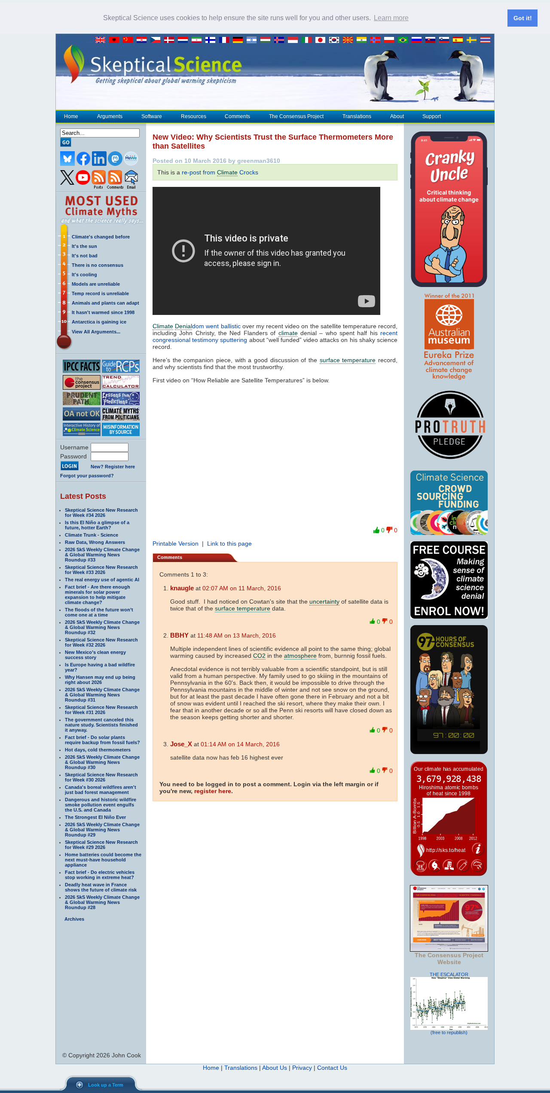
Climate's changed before (101, 236)
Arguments (109, 116)
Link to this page (229, 543)
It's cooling (84, 274)
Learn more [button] (391, 17)
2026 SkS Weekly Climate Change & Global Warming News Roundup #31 (102, 694)
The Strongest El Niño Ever (95, 817)
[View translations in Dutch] (185, 40)
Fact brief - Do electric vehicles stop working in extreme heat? (99, 875)
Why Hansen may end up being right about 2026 (100, 680)
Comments (237, 116)
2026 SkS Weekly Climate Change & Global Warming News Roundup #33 (102, 554)
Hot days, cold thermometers (98, 749)
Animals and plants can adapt (105, 302)
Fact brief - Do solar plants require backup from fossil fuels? (102, 740)
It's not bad (85, 255)
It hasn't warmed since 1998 (103, 312)
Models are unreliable (96, 284)
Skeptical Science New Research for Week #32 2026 (101, 642)
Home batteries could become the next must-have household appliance (103, 859)
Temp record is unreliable (100, 293)
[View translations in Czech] (157, 40)
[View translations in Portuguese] (405, 40)
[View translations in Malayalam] (363, 40)
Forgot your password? (87, 475)
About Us (274, 1067)
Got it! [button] (522, 18)
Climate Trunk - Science (91, 534)
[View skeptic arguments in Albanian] (116, 40)
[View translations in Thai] (486, 40)
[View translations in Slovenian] (446, 40)
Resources (193, 116)
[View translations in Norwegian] (377, 40)
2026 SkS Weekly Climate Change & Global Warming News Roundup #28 (102, 902)
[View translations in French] (226, 40)
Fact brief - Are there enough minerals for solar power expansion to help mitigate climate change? (97, 594)
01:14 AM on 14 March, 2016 (240, 744)
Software (151, 116)
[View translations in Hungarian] (267, 40)
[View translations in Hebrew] (253, 40)
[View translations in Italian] (308, 40)
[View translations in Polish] (391, 40)
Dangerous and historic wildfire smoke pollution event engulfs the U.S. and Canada (100, 804)
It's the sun (84, 246)
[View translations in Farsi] (198, 40)
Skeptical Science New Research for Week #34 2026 (101, 512)
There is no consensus (97, 265)
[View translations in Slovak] (432, 40)
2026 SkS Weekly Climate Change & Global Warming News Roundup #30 (102, 762)
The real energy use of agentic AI (102, 579)
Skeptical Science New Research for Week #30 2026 (101, 777)
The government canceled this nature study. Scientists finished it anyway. (101, 725)
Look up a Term (105, 1084)
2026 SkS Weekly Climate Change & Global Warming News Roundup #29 (102, 829)
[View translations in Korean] (336, 40)
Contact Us (332, 1067)
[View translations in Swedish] (473, 40)
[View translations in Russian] (418, 40)
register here (212, 791)
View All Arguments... (96, 331)
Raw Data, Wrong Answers (95, 542)
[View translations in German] (240, 40)
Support (431, 116)
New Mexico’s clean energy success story (95, 655)
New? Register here (113, 466)
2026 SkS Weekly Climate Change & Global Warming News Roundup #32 (102, 627)
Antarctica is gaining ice (99, 321)
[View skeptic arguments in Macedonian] (350, 40)
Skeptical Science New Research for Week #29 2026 (101, 845)
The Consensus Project (296, 116)
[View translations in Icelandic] (281, 40)
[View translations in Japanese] (322, 40)
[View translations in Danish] (171, 40)
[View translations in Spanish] (460, 40)
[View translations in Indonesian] (295, 40)
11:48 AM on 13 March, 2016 (236, 635)
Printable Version (176, 543)
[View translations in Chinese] (130, 40)
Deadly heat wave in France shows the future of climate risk (101, 887)
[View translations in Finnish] (212, 40)
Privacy (302, 1067)
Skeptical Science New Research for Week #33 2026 (101, 570)
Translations (356, 116)
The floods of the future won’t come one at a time (99, 612)
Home (71, 116)
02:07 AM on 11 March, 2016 (241, 588)
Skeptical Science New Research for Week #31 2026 (101, 710)
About (397, 116)
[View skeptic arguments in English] (102, 40)
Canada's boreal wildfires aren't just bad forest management (100, 790)
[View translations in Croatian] (143, 40)
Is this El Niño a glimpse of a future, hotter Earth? (97, 525)
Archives (74, 919)
